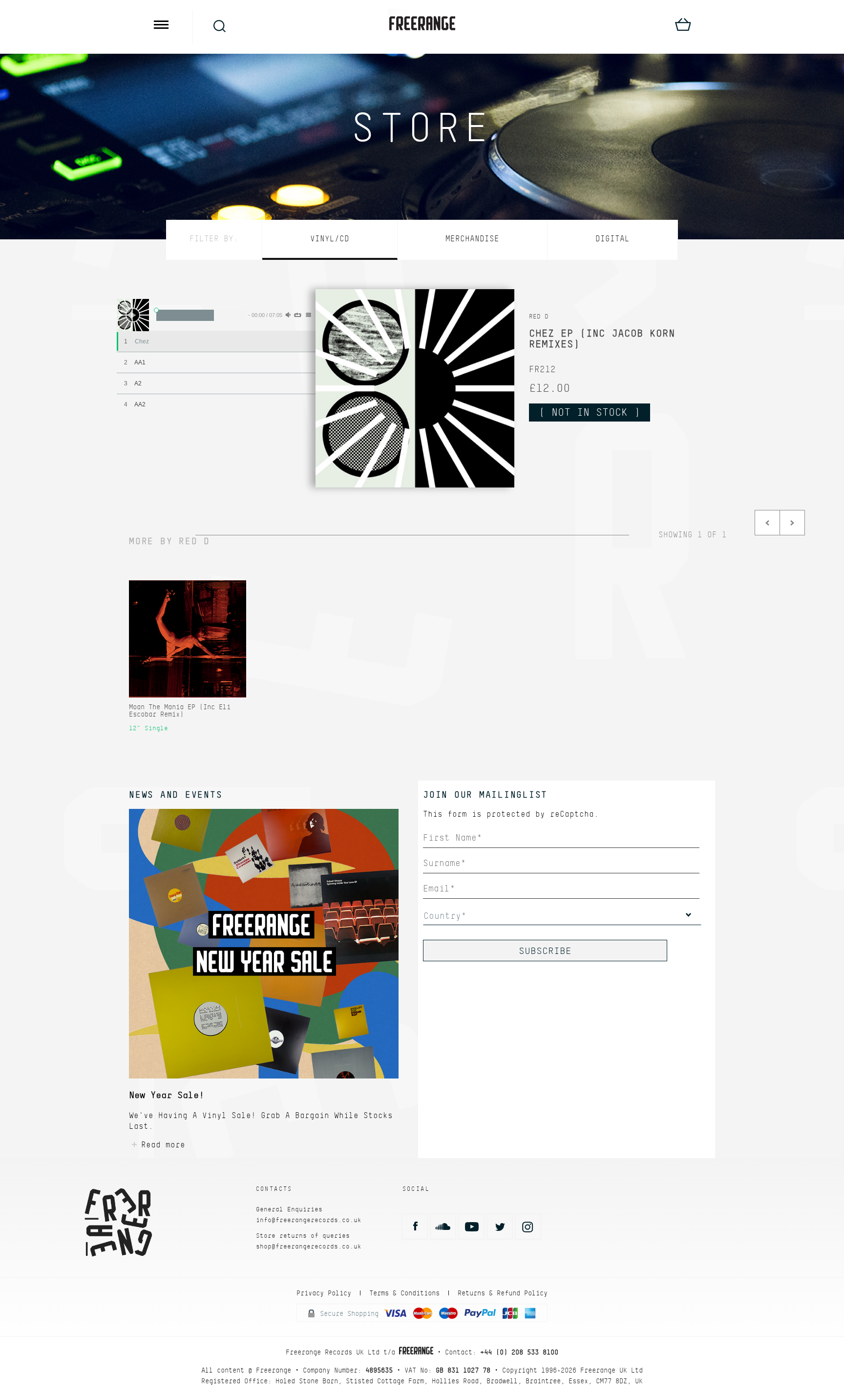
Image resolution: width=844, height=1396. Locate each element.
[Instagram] (528, 1226)
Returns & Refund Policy (503, 1293)
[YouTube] (471, 1226)
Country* (444, 915)
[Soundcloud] (443, 1226)
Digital (612, 238)
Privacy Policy (323, 1293)
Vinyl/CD (329, 238)
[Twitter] (499, 1226)
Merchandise (472, 238)
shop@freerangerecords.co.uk (308, 1246)
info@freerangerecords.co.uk (308, 1220)
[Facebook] (414, 1226)
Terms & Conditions (404, 1293)
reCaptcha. (574, 814)
